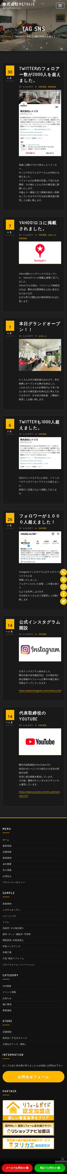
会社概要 (7, 863)
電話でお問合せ (48, 1167)
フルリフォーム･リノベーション (19, 964)
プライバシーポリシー (14, 882)
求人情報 (7, 870)
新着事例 (7, 857)
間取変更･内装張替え (13, 940)
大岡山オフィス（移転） (15, 1044)
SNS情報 (42, 86)
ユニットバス (9, 915)
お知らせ (52, 235)
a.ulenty (26, 86)
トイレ (6, 922)
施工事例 (7, 1004)
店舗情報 (7, 851)
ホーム (6, 839)
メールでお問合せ (15, 1167)
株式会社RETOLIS (19, 4)
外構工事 (7, 952)
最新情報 (7, 845)
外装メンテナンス (11, 946)
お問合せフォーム (33, 1076)
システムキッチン (11, 909)
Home (8, 36)
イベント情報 (9, 992)
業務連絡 (52, 86)
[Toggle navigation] (60, 5)
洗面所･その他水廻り (13, 928)
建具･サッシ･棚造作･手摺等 (17, 934)
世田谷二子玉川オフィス (15, 1038)
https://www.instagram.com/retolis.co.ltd (40, 690)
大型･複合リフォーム (13, 958)
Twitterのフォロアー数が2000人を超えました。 (38, 36)
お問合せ (7, 876)
